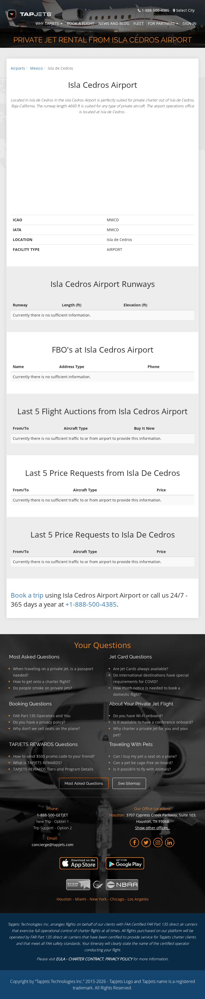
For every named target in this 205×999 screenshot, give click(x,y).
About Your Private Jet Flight (141, 703)
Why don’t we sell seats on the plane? (46, 728)
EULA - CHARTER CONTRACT (79, 958)
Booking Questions (30, 703)
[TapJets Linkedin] (169, 842)
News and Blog (113, 23)
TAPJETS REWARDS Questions (43, 744)
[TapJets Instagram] (158, 842)
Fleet (138, 23)
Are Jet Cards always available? (140, 668)
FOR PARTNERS (161, 23)
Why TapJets (47, 23)
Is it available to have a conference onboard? (153, 722)
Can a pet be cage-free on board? (143, 762)
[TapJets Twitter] (146, 842)
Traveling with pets (131, 744)
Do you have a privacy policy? (39, 722)
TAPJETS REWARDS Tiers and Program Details (53, 769)
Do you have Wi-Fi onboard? (138, 715)
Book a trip (27, 595)
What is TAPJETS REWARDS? (37, 762)
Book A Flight (80, 23)
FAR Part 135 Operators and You (41, 715)
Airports (18, 68)
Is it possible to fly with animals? (142, 769)
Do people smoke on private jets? (42, 687)
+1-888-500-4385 (91, 604)
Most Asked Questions (34, 657)
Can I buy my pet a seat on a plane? (145, 756)
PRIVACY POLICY (118, 958)
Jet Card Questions (130, 657)
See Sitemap (129, 783)
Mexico (36, 68)
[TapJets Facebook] (134, 842)
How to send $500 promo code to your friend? (53, 756)
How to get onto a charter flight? (41, 681)
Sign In (189, 23)
